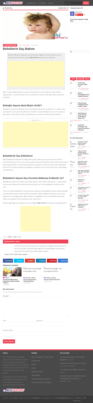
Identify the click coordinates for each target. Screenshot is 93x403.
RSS (84, 398)
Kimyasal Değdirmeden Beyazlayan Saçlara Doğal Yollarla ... (11, 281)
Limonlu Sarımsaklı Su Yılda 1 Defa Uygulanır (83, 196)
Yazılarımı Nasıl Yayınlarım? (41, 379)
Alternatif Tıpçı (85, 166)
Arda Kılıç (84, 146)
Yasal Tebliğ (36, 375)
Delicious (64, 261)
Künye (34, 368)
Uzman (50, 3)
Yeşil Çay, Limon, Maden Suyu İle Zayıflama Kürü (83, 163)
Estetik (7, 277)
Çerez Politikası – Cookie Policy (42, 357)
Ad (4, 321)
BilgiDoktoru (37, 398)
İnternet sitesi (8, 330)
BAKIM (9, 237)
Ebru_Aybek (26, 45)
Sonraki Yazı (62, 8)
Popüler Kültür (10, 45)
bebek (15, 237)
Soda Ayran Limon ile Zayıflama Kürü (84, 188)
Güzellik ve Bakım (30, 277)
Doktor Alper (85, 200)
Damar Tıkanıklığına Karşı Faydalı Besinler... (84, 94)
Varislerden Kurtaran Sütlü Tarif (82, 84)
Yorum (6, 296)
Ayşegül (84, 157)
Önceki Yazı (8, 8)
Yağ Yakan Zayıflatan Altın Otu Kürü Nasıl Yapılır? (83, 172)
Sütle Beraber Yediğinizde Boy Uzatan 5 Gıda (83, 104)
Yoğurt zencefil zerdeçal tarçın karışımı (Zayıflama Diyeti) (83, 153)
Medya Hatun (85, 88)
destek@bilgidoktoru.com (64, 398)
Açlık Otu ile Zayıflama (81, 180)
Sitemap (78, 398)
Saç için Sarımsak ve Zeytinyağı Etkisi (29, 280)
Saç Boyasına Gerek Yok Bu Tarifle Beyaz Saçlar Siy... (82, 115)
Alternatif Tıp (32, 3)
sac (19, 237)
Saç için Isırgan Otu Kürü (52, 279)
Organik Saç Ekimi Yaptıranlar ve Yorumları (83, 206)
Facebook (8, 261)
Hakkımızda (36, 361)
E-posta (39, 321)
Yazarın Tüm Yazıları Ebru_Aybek (16, 254)
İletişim (34, 364)
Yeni (73, 79)
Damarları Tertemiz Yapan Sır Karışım (73, 363)
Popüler (79, 79)
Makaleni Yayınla (37, 372)
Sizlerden (42, 3)
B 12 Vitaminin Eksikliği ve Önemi (71, 370)
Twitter (19, 261)
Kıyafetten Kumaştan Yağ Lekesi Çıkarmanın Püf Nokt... (84, 127)
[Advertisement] (36, 74)
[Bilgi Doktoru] (13, 3)
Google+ (31, 261)
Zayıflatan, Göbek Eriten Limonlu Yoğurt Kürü (83, 143)
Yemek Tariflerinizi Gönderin (41, 382)
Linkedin (42, 261)
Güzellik (84, 209)
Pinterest (53, 261)
